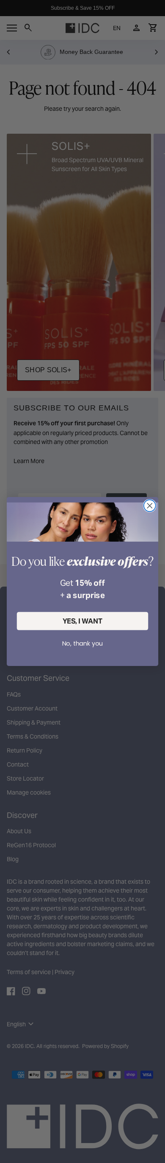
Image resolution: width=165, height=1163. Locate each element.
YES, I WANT (83, 621)
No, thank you (82, 643)
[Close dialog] (150, 505)
